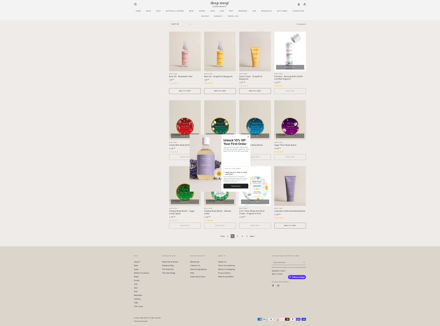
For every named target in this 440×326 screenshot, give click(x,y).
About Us (222, 262)
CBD (136, 302)
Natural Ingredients (198, 269)
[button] (135, 4)
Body (136, 276)
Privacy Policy (224, 273)
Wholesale (194, 262)
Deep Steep (144, 318)
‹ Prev (222, 236)
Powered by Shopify (140, 321)
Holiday (137, 299)
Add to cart (185, 91)
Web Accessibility (226, 276)
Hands (137, 280)
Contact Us (195, 265)
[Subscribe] (304, 262)
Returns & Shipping (226, 269)
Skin (136, 288)
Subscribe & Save (197, 276)
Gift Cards (138, 306)
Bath (136, 265)
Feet (136, 291)
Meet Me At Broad (170, 262)
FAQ (192, 273)
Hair (136, 284)
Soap (136, 269)
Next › (252, 236)
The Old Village (168, 273)
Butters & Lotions (141, 273)
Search (137, 262)
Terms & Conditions (226, 265)
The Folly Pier (168, 269)
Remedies (138, 295)
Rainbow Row (168, 265)
